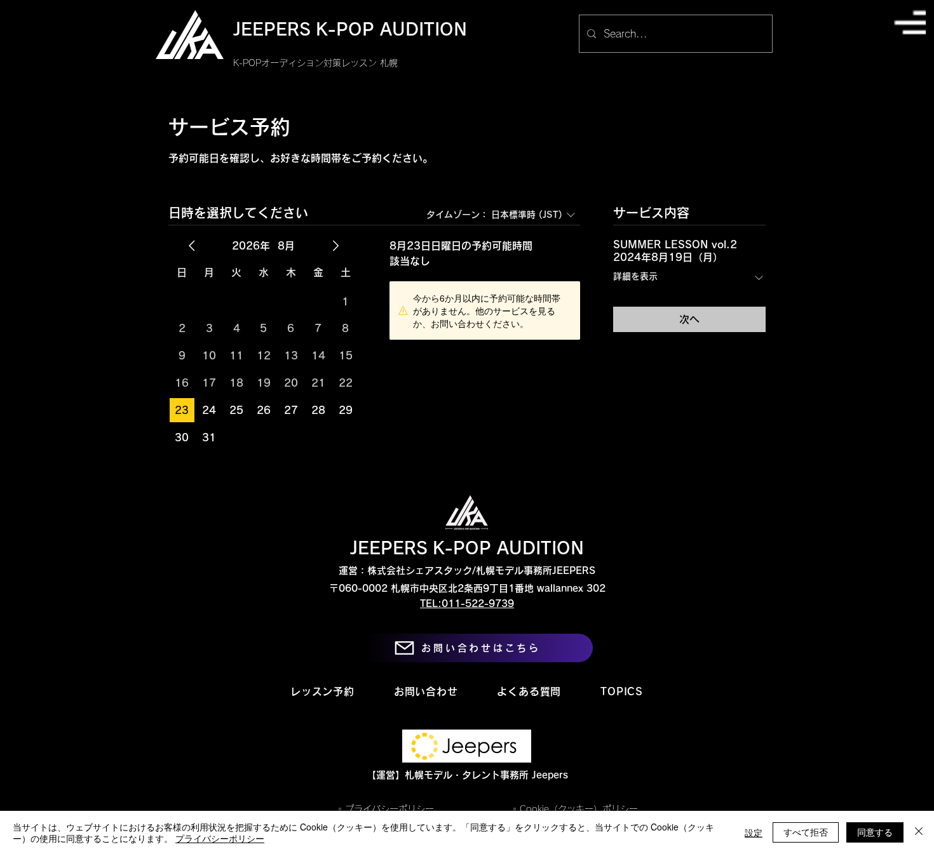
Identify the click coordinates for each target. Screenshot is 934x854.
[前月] (192, 245)
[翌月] (335, 245)
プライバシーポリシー (219, 838)
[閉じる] (918, 832)
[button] (910, 22)
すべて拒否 (805, 831)
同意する (875, 831)
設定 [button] (753, 832)
